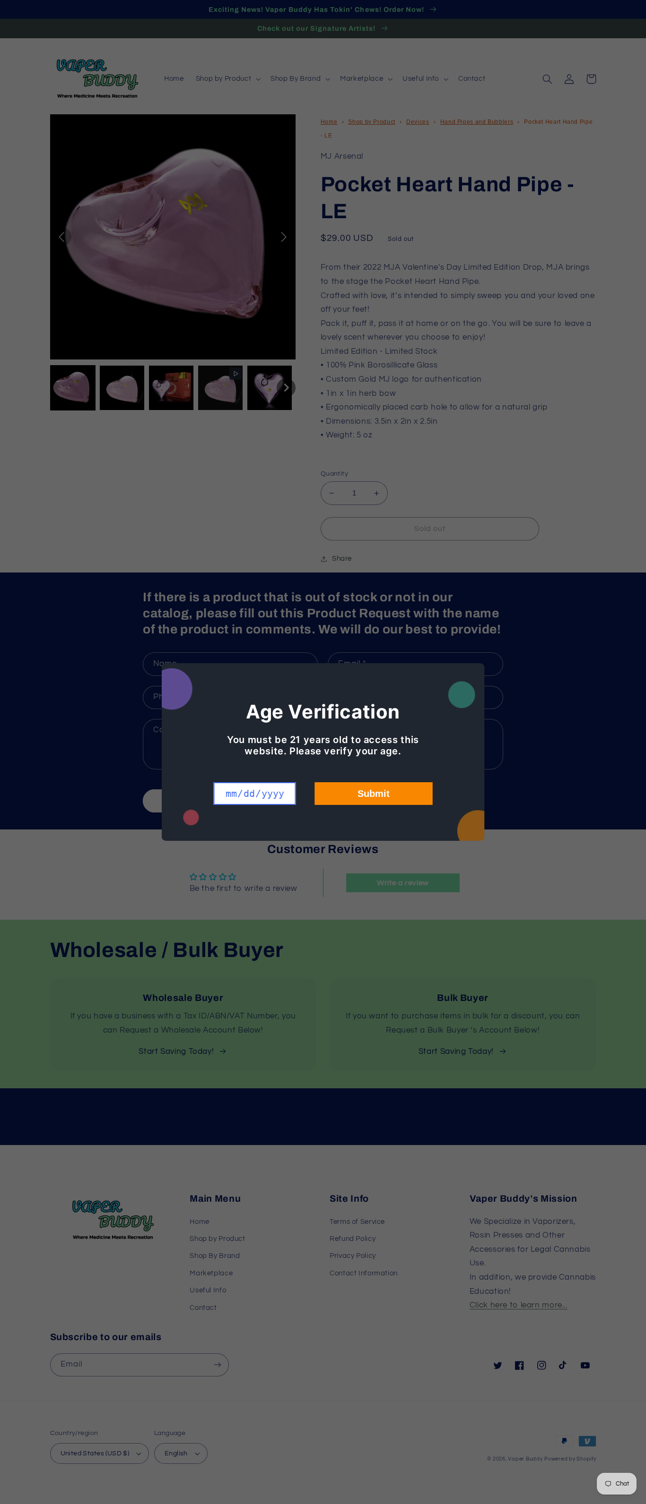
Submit (374, 793)
